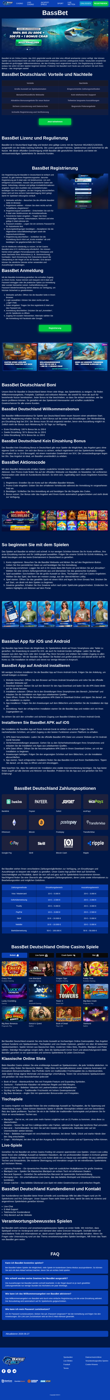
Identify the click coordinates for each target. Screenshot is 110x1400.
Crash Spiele (67, 955)
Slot (93, 955)
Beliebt (13, 955)
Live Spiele (39, 955)
